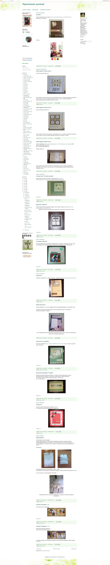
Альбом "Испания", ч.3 (42, 504)
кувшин (24, 118)
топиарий (25, 162)
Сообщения (26, 67)
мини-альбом (25, 122)
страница (25, 159)
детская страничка (27, 101)
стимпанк (25, 158)
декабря (26, 192)
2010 (25, 191)
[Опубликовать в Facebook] (58, 66)
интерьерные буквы (27, 111)
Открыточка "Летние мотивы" (45, 176)
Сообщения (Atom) (46, 550)
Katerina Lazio (84, 18)
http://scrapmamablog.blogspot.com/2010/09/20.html (61, 17)
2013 (25, 186)
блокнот (24, 84)
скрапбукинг (45, 369)
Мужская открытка (41, 204)
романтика (25, 144)
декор (24, 92)
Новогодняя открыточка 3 (43, 71)
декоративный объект (27, 97)
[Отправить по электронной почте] (55, 66)
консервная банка (26, 114)
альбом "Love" (26, 78)
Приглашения (40, 437)
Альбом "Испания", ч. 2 (42, 526)
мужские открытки (26, 127)
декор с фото (26, 93)
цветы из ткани (26, 170)
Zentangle (25, 174)
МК (23, 126)
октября (26, 195)
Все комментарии (27, 69)
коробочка (25, 117)
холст (24, 167)
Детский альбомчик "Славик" (44, 372)
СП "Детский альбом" (27, 154)
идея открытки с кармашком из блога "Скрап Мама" (56, 343)
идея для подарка (26, 108)
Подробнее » (38, 197)
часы (24, 171)
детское (24, 102)
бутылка (24, 88)
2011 (25, 189)
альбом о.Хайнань (26, 81)
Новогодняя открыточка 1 (43, 141)
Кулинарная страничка (45, 9)
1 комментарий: (50, 171)
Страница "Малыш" (41, 241)
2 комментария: (50, 138)
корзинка (25, 115)
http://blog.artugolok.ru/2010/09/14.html (68, 277)
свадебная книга (26, 145)
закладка (25, 103)
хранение (25, 168)
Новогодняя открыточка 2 (43, 107)
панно (24, 136)
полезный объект (26, 141)
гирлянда (25, 91)
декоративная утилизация (26, 96)
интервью (25, 110)
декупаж (25, 99)
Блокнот (38, 14)
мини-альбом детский (27, 123)
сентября (26, 197)
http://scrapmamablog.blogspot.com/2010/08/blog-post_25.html (56, 143)
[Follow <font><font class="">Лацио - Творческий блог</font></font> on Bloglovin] (27, 60)
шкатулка (25, 172)
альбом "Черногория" (27, 77)
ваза (24, 89)
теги (24, 160)
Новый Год (25, 131)
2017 (25, 180)
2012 (25, 187)
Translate (84, 43)
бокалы (24, 85)
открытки (41, 104)
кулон (24, 119)
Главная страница (26, 9)
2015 (25, 183)
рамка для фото (26, 143)
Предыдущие (73, 548)
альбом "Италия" (26, 76)
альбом (24, 74)
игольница (25, 105)
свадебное (41, 501)
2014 (25, 184)
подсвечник (25, 140)
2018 (25, 178)
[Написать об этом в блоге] (56, 66)
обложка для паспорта (27, 132)
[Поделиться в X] (57, 66)
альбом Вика (25, 80)
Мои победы (35, 9)
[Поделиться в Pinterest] (59, 66)
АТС (24, 82)
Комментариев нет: (51, 431)
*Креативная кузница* (33, 4)
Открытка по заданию (42, 341)
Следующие (38, 548)
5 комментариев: (51, 235)
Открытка (39, 275)
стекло (24, 156)
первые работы (42, 523)
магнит (24, 121)
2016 (25, 181)
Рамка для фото (41, 304)
